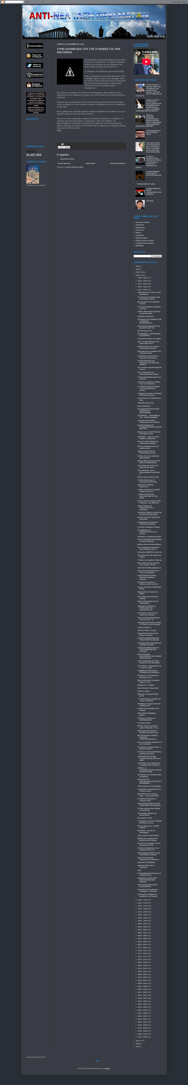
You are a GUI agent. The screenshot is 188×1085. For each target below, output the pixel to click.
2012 (138, 272)
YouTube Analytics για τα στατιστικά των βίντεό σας (147, 481)
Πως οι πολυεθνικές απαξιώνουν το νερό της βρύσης (149, 743)
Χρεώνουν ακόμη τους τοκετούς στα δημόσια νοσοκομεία (148, 347)
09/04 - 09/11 (142, 933)
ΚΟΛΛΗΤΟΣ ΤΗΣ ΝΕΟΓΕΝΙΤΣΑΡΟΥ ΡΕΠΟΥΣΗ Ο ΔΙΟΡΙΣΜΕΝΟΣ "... (149, 781)
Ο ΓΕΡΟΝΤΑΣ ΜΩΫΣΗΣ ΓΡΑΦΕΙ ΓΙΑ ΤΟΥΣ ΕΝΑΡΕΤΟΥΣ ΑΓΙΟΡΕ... (148, 388)
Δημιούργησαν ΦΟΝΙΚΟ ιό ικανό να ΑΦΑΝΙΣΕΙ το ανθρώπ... (148, 854)
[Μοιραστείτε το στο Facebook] (66, 147)
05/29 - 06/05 (142, 974)
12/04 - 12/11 (142, 287)
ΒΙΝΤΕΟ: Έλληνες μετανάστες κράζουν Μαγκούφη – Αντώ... (148, 727)
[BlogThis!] (61, 147)
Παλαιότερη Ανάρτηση (117, 163)
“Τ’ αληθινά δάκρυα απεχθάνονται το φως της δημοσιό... (149, 700)
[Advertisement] (87, 135)
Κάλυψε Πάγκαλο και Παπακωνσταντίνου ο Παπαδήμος (145, 508)
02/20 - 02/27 (142, 1016)
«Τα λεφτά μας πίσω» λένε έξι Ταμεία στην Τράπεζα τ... (147, 614)
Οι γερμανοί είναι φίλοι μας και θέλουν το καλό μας (147, 634)
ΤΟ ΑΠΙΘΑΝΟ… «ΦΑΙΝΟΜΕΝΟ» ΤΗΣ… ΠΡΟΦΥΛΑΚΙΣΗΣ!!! (148, 416)
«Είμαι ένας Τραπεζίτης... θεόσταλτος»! (146, 485)
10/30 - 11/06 (142, 909)
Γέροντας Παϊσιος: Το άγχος (147, 630)
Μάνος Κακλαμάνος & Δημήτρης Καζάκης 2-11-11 (148, 681)
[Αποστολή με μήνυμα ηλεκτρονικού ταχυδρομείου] (59, 147)
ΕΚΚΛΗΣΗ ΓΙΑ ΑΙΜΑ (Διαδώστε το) (149, 568)
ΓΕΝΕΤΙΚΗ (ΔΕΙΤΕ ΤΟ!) (145, 403)
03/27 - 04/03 (142, 1001)
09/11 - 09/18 (142, 930)
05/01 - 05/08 (142, 986)
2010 (138, 1041)
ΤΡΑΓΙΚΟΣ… (150, 201)
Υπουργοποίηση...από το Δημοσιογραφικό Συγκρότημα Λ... (148, 472)
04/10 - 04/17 (142, 995)
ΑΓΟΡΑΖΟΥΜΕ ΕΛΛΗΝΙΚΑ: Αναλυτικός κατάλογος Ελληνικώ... (146, 577)
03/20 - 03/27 (142, 1004)
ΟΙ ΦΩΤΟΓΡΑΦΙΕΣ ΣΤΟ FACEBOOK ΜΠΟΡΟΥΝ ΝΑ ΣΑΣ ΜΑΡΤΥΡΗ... (149, 427)
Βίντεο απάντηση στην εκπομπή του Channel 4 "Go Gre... (148, 564)
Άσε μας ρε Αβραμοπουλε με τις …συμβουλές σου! (149, 447)
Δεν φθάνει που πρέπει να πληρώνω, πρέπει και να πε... (148, 583)
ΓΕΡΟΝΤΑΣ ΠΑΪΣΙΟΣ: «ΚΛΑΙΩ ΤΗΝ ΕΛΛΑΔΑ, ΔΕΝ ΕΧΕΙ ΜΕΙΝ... (149, 513)
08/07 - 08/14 (142, 945)
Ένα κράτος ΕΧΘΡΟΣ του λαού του (149, 552)
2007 (138, 1047)
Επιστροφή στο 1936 (144, 818)
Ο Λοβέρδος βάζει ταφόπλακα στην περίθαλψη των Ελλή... (149, 644)
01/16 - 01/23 (142, 1031)
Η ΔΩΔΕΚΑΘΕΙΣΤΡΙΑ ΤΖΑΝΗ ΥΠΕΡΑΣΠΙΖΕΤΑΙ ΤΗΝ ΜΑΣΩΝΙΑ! (153, 191)
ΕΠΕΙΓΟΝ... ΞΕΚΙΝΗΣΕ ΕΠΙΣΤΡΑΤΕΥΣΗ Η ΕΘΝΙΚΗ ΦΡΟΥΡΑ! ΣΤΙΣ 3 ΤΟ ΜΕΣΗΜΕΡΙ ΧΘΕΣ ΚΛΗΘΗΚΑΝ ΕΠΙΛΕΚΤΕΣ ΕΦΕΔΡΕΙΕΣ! (148, 120)
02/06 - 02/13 (142, 1022)
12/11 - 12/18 (142, 284)
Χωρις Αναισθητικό (143, 406)
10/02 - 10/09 (142, 921)
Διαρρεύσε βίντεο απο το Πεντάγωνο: (145, 866)
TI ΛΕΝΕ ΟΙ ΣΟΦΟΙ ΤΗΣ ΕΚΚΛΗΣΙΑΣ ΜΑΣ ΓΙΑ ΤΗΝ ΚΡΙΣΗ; (147, 496)
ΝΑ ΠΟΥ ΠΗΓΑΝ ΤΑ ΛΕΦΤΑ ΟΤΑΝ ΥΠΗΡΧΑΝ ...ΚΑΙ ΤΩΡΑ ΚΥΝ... (149, 502)
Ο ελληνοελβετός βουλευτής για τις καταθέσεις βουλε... (149, 874)
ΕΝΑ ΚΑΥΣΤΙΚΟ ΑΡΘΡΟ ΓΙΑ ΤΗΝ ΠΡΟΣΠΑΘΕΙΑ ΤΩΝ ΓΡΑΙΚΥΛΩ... (149, 804)
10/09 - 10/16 (142, 918)
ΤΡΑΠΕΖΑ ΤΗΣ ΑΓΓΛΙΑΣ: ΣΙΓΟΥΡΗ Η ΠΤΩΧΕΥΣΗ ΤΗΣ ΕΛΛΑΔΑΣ (149, 623)
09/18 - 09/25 (142, 927)
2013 (138, 269)
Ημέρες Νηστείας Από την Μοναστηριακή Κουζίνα (146, 452)
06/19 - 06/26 (142, 965)
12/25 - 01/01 (142, 278)
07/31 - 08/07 (142, 948)
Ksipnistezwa (140, 228)
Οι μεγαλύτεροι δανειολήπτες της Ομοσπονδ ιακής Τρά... (148, 327)
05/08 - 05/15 (142, 983)
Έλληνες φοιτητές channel (145, 241)
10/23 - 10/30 (142, 912)
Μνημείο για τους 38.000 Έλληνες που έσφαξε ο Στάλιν (149, 433)
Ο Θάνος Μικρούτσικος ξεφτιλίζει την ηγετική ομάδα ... (148, 312)
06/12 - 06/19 (142, 968)
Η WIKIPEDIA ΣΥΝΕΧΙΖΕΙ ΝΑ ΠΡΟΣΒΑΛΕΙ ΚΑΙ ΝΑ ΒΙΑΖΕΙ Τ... (149, 671)
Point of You (140, 230)
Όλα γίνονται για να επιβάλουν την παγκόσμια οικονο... (149, 352)
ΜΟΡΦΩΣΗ (139, 246)
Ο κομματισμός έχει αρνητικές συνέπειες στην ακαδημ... (147, 523)
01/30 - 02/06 (142, 1025)
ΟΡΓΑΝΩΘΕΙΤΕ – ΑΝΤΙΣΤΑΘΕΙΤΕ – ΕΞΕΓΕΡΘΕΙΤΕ (149, 335)
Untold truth (140, 235)
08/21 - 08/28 (142, 939)
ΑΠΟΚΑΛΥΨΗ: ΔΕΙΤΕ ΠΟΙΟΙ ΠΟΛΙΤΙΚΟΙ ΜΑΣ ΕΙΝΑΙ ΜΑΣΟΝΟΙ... (147, 880)
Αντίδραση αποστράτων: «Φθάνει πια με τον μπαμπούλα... (148, 383)
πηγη (59, 130)
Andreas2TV (140, 225)
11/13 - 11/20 (142, 903)
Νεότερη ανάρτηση (64, 163)
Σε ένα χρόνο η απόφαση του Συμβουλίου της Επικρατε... (147, 895)
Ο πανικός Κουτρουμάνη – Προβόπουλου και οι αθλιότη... (149, 421)
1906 (139, 870)
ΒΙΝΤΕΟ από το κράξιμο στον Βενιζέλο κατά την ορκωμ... (147, 839)
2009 (138, 1044)
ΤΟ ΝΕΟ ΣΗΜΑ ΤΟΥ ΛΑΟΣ (146, 184)
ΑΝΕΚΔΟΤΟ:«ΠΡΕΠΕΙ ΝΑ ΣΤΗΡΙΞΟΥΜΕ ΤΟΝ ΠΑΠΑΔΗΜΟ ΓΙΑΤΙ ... (146, 608)
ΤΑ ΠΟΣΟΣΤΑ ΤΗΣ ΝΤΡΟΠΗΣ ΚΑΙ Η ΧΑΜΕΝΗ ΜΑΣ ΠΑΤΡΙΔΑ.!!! (148, 764)
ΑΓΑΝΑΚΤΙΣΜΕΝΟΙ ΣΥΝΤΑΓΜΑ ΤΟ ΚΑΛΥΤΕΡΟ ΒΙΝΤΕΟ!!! (153, 173)
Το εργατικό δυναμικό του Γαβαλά (149, 339)
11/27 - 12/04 (142, 290)
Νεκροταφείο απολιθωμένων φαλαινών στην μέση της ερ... (148, 731)
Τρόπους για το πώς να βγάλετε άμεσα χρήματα (148, 457)
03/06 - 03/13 (142, 1010)
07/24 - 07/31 (142, 951)
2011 (138, 275)
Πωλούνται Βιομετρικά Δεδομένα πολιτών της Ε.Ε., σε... (148, 618)
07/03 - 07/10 (142, 959)
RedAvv (138, 233)
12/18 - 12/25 (142, 281)
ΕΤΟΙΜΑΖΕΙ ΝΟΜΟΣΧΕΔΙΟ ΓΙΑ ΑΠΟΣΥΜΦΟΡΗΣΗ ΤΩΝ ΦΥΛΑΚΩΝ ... (148, 649)
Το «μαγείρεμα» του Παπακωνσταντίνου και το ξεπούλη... (147, 532)
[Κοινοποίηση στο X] (64, 147)
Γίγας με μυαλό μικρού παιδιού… (148, 835)
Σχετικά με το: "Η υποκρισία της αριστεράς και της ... (148, 676)
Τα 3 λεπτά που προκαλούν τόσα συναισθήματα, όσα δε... (148, 298)
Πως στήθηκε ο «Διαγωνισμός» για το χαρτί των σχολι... (149, 667)
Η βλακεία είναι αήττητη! (145, 316)
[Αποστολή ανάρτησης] (62, 144)
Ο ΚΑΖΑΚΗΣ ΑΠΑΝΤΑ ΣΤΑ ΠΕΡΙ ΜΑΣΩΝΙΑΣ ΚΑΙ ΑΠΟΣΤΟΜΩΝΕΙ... (148, 411)
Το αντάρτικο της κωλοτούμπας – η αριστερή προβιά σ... (149, 748)
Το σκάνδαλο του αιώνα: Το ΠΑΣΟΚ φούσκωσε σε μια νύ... (149, 822)
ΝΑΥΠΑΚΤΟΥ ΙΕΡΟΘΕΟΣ (146, 862)
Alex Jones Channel (143, 222)
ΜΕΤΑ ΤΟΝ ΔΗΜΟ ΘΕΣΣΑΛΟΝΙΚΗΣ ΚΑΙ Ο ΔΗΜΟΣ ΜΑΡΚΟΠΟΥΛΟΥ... (149, 656)
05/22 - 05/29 (142, 977)
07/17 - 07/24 (142, 953)
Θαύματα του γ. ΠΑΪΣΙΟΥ (145, 685)
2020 (138, 266)
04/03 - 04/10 (142, 998)
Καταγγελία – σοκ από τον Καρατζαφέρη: (146, 831)
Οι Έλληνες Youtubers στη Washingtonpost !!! (146, 719)
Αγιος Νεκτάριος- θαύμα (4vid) (147, 688)
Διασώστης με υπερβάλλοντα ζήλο (149, 537)
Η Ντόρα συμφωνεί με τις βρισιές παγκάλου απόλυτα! (148, 490)
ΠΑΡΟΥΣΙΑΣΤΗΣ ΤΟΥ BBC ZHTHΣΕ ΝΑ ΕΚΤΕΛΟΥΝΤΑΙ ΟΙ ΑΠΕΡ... (149, 758)
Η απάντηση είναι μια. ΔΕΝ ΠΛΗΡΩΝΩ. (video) (153, 132)
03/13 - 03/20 (142, 1007)
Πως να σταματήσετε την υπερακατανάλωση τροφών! (147, 373)
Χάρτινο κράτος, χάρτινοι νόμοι (148, 477)
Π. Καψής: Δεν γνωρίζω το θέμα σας (149, 560)
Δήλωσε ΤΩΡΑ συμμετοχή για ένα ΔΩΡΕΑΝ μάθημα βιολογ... (148, 462)
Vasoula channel (141, 238)
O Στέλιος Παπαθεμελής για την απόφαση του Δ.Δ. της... (148, 849)
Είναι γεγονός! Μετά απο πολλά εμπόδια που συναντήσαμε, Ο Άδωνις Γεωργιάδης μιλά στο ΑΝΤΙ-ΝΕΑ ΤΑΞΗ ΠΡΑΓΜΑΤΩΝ (153, 147)
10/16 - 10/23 (142, 915)
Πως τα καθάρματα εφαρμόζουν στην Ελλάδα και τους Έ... (148, 548)
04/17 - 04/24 (142, 992)
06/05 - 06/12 (142, 971)
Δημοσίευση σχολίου (67, 159)
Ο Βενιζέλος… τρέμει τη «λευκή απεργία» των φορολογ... (148, 437)
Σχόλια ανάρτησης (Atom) (74, 167)
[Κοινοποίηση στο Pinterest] (69, 147)
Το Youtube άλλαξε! (144, 723)
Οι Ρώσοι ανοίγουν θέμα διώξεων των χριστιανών (148, 809)
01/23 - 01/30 (142, 1028)
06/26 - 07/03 (142, 962)
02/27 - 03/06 (142, 1013)
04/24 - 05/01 (142, 989)
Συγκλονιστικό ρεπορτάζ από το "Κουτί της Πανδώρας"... (148, 571)
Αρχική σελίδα (90, 163)
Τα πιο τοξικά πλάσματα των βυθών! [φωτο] (147, 814)
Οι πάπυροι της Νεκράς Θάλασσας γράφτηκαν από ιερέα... (149, 752)
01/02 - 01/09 (142, 1037)
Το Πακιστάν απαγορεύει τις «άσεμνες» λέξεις (146, 799)
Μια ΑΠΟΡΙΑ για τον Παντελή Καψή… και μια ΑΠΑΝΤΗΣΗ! (148, 795)
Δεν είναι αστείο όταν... (145, 331)
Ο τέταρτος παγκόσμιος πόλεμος (148, 527)
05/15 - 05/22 (142, 980)
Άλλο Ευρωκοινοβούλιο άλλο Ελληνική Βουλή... (147, 885)
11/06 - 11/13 (142, 906)
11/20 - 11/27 (142, 900)
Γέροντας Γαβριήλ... (144, 691)
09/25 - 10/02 (142, 924)
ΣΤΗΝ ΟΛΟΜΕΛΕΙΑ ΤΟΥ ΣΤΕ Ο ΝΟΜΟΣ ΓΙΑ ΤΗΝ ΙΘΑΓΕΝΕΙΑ (148, 662)
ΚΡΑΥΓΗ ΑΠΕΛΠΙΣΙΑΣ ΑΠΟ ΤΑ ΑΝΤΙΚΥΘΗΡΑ (147, 602)
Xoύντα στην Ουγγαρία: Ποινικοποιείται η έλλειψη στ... (148, 858)
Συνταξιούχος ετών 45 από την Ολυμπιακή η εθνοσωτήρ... (147, 357)
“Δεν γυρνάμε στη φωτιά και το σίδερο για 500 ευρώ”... (147, 466)
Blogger (107, 1068)
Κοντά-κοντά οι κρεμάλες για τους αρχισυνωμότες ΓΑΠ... (149, 844)
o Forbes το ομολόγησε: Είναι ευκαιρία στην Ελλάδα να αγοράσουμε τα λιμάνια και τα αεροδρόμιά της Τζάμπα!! (148, 162)
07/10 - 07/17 (142, 956)
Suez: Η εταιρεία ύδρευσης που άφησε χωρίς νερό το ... (148, 342)
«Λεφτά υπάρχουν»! (144, 627)
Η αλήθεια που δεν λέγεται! (145, 243)
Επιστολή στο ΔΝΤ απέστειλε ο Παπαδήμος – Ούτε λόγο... (147, 890)
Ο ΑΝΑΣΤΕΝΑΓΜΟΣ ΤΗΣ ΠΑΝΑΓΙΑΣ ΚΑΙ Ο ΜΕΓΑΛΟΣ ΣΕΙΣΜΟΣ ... (148, 362)
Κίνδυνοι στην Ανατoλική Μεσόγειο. (149, 544)
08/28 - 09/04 (142, 936)
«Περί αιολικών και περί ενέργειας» (149, 786)
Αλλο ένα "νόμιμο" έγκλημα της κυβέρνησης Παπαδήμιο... (147, 442)
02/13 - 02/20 (142, 1019)
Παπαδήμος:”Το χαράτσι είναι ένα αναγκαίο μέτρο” (148, 704)
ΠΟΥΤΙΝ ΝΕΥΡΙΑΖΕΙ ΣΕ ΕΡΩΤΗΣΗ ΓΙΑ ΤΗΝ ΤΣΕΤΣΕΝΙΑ (149, 540)
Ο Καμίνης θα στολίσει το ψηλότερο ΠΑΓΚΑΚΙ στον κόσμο (149, 394)
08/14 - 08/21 (142, 942)
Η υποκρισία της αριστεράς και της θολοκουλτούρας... (149, 790)
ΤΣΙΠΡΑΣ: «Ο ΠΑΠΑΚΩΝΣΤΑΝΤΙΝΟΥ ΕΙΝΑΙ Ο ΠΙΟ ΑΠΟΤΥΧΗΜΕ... (149, 770)
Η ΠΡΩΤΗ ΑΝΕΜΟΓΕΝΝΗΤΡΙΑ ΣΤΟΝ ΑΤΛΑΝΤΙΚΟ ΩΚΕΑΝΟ (148, 639)
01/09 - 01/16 (142, 1034)
